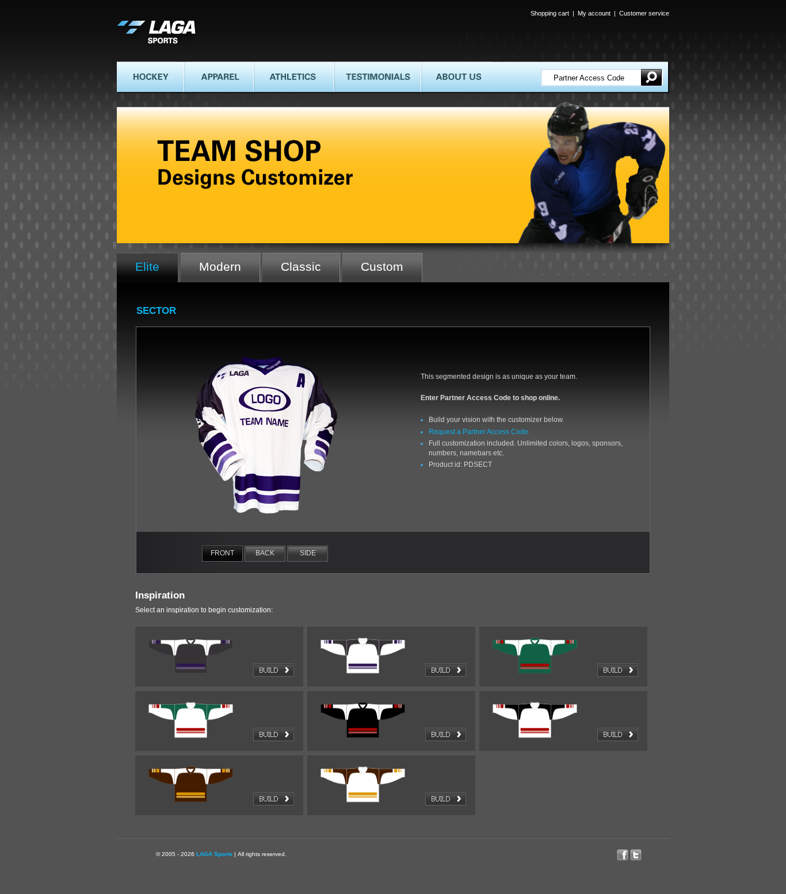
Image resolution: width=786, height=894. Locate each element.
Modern (220, 266)
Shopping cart (550, 13)
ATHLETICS (272, 66)
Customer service (644, 13)
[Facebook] (623, 852)
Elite (147, 266)
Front (222, 553)
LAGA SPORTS (141, 24)
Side (308, 553)
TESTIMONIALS (359, 66)
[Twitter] (641, 852)
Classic (301, 266)
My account (594, 13)
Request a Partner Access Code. (479, 432)
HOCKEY (131, 66)
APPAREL (199, 66)
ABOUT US (437, 66)
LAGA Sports (214, 854)
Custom (382, 266)
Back (264, 553)
